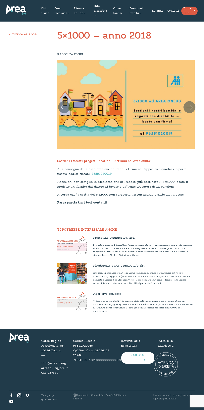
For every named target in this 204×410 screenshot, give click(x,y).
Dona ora (187, 10)
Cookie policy (161, 395)
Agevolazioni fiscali (164, 398)
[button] (61, 103)
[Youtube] (11, 402)
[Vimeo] (27, 396)
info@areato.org (53, 363)
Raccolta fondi (70, 54)
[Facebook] (11, 396)
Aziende (157, 11)
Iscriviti (137, 355)
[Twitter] (19, 396)
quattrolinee (49, 399)
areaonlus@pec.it (54, 368)
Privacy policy (181, 395)
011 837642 (49, 373)
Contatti (173, 11)
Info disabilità (100, 9)
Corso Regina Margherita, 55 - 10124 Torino (53, 345)
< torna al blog (23, 34)
